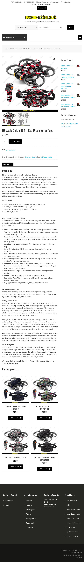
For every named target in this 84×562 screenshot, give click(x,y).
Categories (10, 37)
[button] (80, 37)
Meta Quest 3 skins (73, 514)
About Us (29, 505)
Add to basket (15, 141)
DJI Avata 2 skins (27, 49)
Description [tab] (7, 164)
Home (8, 49)
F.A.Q (7, 505)
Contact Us (9, 501)
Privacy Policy (31, 518)
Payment (29, 501)
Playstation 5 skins (73, 509)
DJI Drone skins (16, 49)
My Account (42, 8)
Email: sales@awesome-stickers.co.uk (50, 504)
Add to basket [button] (14, 418)
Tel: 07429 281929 (67, 120)
